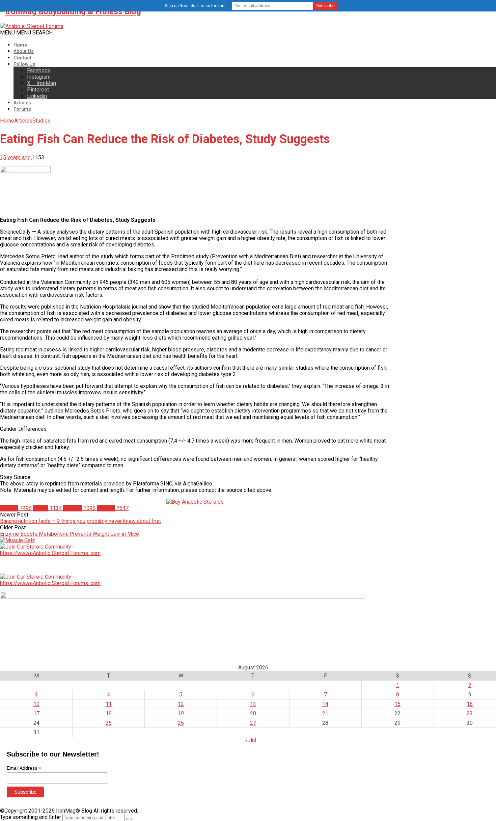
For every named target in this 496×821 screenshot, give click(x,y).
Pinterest (38, 89)
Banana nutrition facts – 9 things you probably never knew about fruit (80, 521)
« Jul (250, 740)
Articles (22, 102)
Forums (22, 109)
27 (253, 723)
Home (20, 45)
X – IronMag (41, 83)
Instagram (39, 77)
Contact (22, 57)
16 (470, 704)
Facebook (38, 70)
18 (109, 713)
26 (181, 723)
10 (36, 704)
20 (253, 713)
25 (109, 723)
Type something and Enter (30, 817)
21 (325, 713)
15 (397, 704)
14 (325, 704)
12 (181, 704)
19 (181, 713)
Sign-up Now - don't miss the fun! (195, 5)
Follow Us (24, 64)
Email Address (24, 768)
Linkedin (37, 96)
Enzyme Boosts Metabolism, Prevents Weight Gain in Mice (69, 534)
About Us (23, 51)
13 (253, 704)
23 (470, 713)
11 (109, 704)
